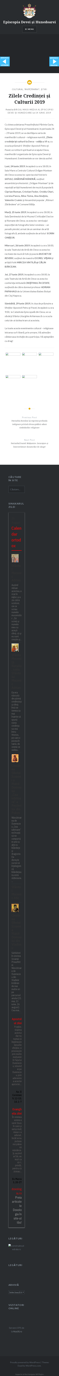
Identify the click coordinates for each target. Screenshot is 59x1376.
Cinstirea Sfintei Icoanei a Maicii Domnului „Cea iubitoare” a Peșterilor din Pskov (16, 789)
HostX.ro (17, 1331)
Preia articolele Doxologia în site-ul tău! (17, 1210)
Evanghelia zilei (17, 1111)
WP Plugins (39, 1374)
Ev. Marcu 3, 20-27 (17, 1180)
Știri (44, 89)
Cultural (17, 89)
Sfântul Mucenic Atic (16, 892)
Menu (31, 29)
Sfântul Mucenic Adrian (16, 572)
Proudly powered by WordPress (25, 1362)
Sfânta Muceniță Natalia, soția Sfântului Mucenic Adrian (16, 671)
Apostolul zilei (17, 1021)
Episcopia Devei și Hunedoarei (29, 22)
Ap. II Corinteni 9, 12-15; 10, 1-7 (17, 1096)
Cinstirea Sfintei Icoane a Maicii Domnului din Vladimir (16, 931)
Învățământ (32, 89)
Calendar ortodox (16, 536)
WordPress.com (33, 1365)
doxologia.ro (17, 1191)
